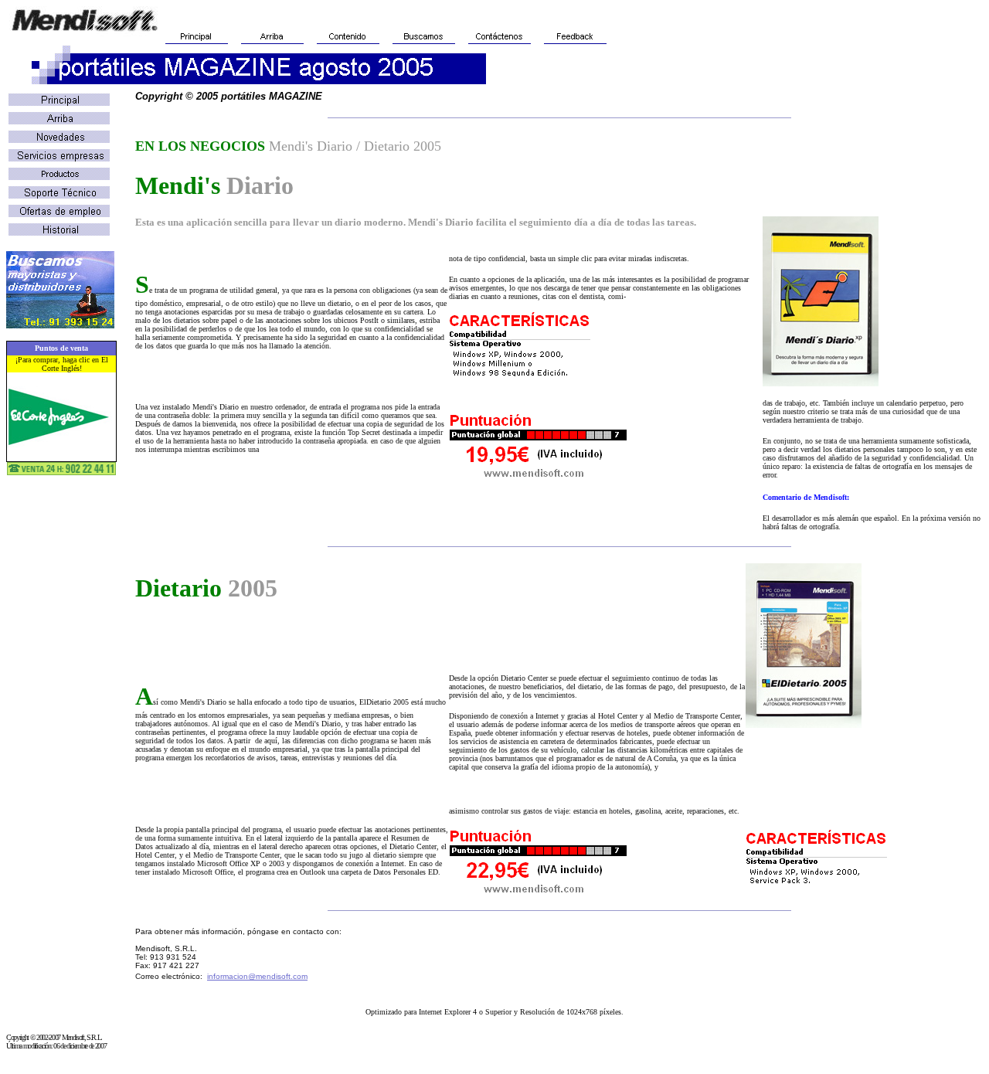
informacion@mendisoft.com (257, 976)
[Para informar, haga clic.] (60, 324)
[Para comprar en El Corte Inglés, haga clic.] (61, 443)
